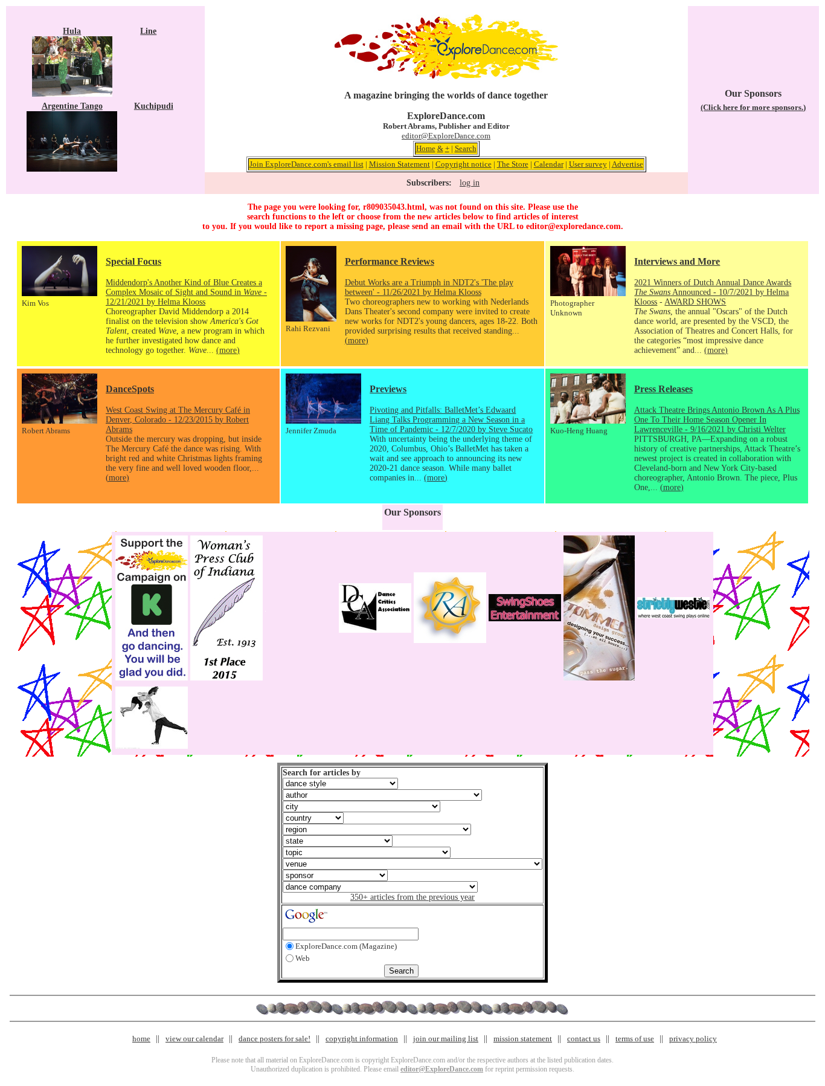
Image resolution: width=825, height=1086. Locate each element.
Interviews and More (677, 261)
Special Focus (133, 261)
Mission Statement (399, 164)
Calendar (548, 164)
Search (466, 148)
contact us (583, 1038)
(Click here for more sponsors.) (753, 107)
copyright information (362, 1038)
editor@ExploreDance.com (446, 135)
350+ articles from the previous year (412, 897)
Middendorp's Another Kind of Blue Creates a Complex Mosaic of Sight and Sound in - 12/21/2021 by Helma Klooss (186, 292)
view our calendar (194, 1038)
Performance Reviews (389, 261)
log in (470, 182)
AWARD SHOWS (695, 301)
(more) (228, 350)
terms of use (634, 1038)
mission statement (522, 1038)
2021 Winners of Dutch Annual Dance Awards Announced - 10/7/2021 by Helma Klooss (712, 292)
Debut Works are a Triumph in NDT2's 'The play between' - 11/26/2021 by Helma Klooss (429, 287)
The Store (512, 164)
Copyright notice (463, 164)
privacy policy (693, 1038)
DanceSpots (130, 389)
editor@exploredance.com (573, 226)
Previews (388, 389)
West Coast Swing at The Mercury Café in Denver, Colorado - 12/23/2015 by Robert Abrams (178, 420)
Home (425, 148)
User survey (588, 164)
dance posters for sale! (274, 1038)
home (141, 1038)
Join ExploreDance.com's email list (306, 164)
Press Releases (663, 389)
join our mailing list (445, 1038)
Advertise (627, 164)
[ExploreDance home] (446, 76)
